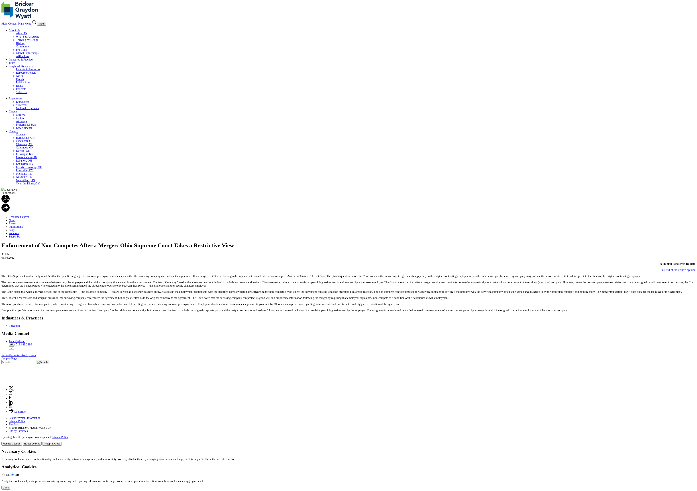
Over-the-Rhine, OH (28, 183)
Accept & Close (52, 443)
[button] (5, 210)
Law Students (24, 127)
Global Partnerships (27, 53)
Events (20, 79)
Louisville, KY (24, 170)
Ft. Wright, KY (24, 154)
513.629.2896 (24, 344)
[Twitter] (11, 389)
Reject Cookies (32, 443)
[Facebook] (10, 398)
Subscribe (21, 92)
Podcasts (21, 88)
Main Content (9, 23)
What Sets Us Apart (27, 36)
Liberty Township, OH (29, 167)
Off (17, 474)
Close (6, 487)
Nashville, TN (24, 176)
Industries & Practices (21, 59)
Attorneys (21, 121)
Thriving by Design (27, 39)
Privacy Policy (17, 421)
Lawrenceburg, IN (26, 157)
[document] (348, 469)
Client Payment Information (24, 417)
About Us (14, 30)
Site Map (14, 424)
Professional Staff (26, 124)
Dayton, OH (23, 150)
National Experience (27, 108)
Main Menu (24, 23)
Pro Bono (21, 49)
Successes (21, 104)
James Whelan (17, 341)
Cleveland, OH (24, 144)
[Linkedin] (11, 402)
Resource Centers (26, 72)
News (19, 75)
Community (23, 46)
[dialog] (348, 441)
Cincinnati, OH (25, 140)
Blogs (19, 85)
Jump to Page (9, 358)
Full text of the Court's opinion (678, 269)
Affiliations (22, 56)
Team (12, 62)
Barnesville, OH (25, 137)
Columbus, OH (25, 147)
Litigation (14, 325)
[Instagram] (11, 393)
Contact (13, 131)
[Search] (34, 23)
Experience (15, 98)
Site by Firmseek (18, 430)
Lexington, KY (25, 163)
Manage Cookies (12, 443)
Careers (13, 111)
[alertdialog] (348, 469)
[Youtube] (10, 407)
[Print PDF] (5, 201)
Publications (23, 82)
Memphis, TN (24, 173)
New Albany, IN (25, 180)
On (8, 474)
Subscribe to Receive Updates (18, 355)
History (20, 43)
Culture (20, 118)
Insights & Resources (21, 66)
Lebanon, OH (24, 160)
